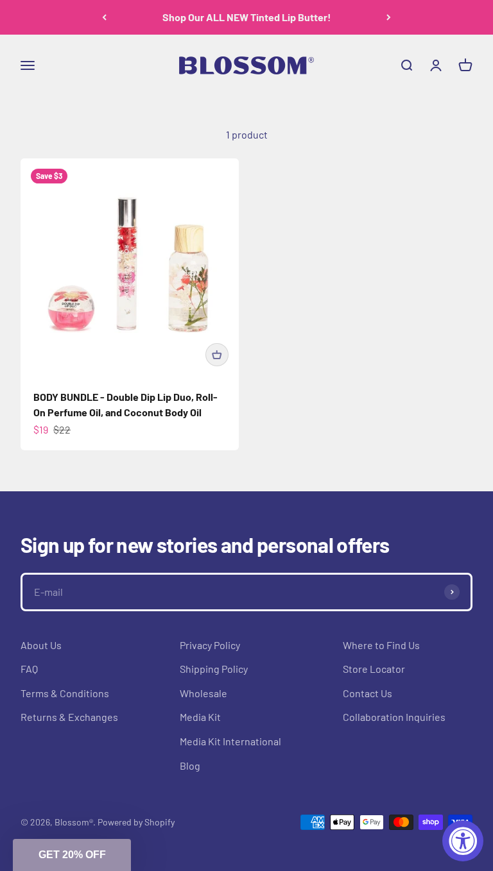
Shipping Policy (214, 669)
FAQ (29, 669)
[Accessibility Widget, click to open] (462, 840)
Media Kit (200, 717)
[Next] (388, 17)
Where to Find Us (381, 645)
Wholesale (203, 693)
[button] (72, 855)
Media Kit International (230, 741)
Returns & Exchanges (69, 717)
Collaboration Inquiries (394, 717)
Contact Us (367, 693)
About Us (41, 645)
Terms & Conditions (65, 693)
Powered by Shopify (136, 821)
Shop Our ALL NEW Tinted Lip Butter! (246, 17)
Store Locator (374, 669)
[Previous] (104, 17)
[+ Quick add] (217, 354)
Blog (190, 765)
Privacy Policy (210, 645)
